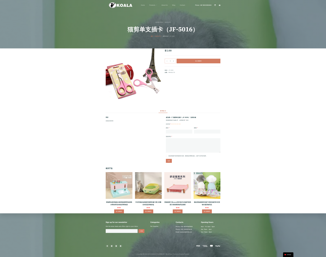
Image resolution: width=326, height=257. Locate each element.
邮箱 (196, 128)
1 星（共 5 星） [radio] (172, 124)
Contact (182, 5)
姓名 (167, 128)
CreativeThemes (184, 254)
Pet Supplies (154, 226)
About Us (164, 5)
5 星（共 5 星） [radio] (180, 124)
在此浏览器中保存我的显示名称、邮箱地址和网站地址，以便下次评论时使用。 (187, 156)
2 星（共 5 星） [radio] (174, 124)
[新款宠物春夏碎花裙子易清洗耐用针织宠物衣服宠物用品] (207, 185)
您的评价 (169, 136)
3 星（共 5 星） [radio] (176, 124)
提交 (169, 161)
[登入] (215, 5)
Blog (173, 5)
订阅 (141, 231)
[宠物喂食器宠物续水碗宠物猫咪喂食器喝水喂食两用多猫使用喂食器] (119, 185)
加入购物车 (198, 61)
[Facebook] (107, 246)
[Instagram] (116, 246)
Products (152, 5)
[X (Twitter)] (111, 246)
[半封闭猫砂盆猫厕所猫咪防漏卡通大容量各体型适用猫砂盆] (148, 185)
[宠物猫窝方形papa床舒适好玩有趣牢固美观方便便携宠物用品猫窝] (177, 185)
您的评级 (168, 124)
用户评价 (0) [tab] (163, 110)
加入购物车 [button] (119, 211)
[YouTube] (120, 246)
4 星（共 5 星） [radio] (178, 124)
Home (143, 5)
